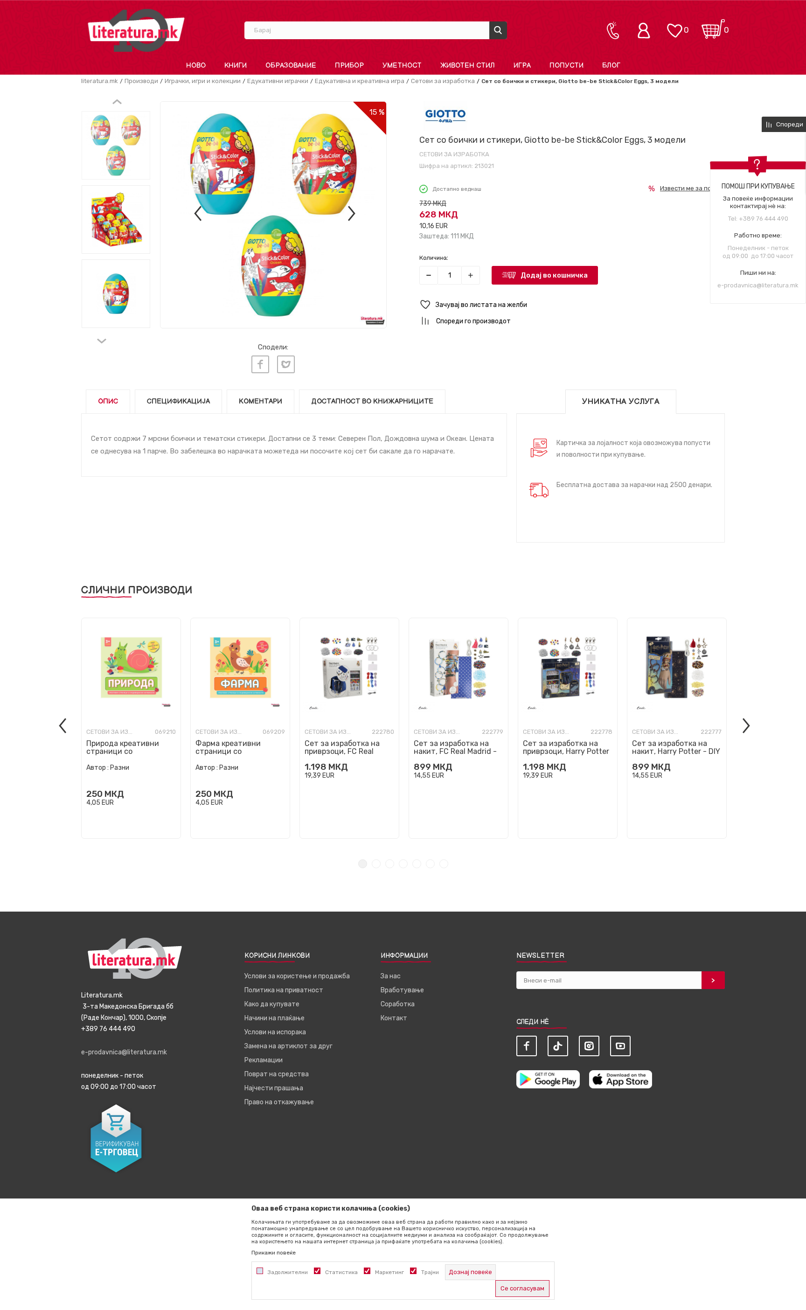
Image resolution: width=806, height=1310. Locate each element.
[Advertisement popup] (403, 203)
